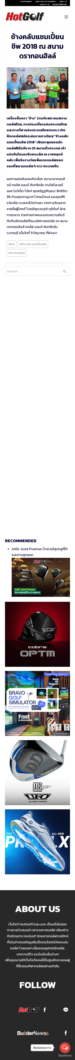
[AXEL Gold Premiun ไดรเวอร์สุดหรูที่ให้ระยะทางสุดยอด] (41, 577)
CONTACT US (44, 4)
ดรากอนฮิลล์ (17, 253)
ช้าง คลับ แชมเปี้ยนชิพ (33, 244)
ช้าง (12, 244)
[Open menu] (66, 17)
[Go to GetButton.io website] (65, 1055)
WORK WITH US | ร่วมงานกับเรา (45, 1)
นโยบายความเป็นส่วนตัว (60, 4)
